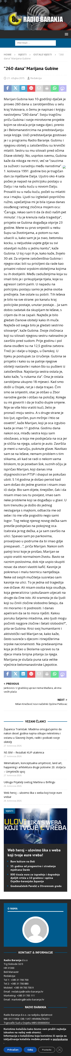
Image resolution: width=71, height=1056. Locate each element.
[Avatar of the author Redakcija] (35, 939)
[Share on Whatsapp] (55, 88)
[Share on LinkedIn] (23, 88)
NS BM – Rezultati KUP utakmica (24, 752)
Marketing (9, 995)
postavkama (60, 1039)
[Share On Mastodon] (62, 88)
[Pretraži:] (35, 42)
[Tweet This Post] (15, 88)
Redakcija (36, 78)
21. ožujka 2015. (16, 78)
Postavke (46, 1049)
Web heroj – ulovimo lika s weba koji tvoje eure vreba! (34, 852)
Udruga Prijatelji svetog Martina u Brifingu (29, 782)
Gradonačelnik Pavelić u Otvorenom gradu (36, 886)
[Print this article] (47, 88)
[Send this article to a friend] (39, 88)
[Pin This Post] (31, 88)
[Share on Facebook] (8, 88)
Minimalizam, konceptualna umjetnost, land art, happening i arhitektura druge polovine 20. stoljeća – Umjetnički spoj (35, 767)
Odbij (30, 1049)
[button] (66, 34)
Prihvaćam (12, 1049)
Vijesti (22, 54)
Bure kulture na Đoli (22, 861)
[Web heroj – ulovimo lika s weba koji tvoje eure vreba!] (35, 841)
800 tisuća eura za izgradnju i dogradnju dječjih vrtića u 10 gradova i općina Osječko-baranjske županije (35, 878)
